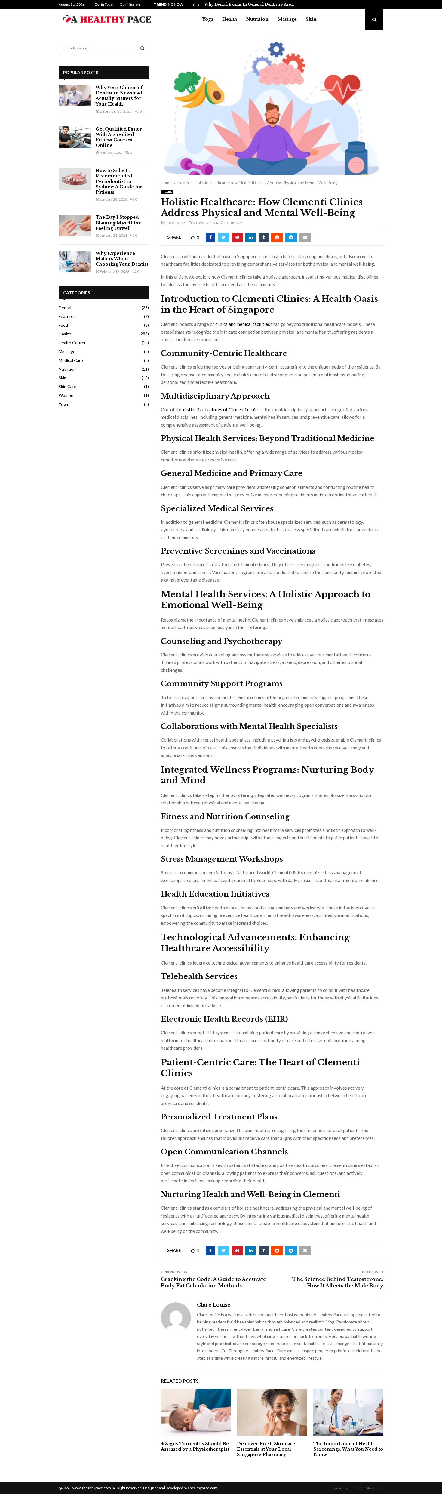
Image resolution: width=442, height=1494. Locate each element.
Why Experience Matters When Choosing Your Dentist (122, 259)
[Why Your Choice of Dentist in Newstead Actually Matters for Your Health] (75, 95)
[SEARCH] (142, 48)
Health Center (72, 342)
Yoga (207, 19)
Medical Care (71, 360)
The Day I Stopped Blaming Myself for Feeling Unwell (118, 223)
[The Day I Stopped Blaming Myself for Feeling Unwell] (75, 225)
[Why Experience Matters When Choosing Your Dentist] (75, 261)
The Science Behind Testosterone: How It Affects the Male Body (337, 1282)
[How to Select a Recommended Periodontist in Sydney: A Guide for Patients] (75, 179)
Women (66, 395)
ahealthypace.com (202, 1488)
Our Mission (130, 4)
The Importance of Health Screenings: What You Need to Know (348, 1449)
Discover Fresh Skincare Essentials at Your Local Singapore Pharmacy (266, 1449)
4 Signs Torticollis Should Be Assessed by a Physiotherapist (195, 1446)
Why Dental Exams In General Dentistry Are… (249, 4)
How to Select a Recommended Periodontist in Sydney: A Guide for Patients (119, 181)
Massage (287, 19)
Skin (311, 19)
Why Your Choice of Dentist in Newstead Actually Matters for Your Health (119, 96)
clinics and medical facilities (242, 324)
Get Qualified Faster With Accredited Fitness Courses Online (119, 137)
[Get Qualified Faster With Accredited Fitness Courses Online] (75, 137)
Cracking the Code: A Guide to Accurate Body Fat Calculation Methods (213, 1282)
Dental (65, 307)
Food (63, 325)
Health (229, 19)
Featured (67, 316)
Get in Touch (104, 4)
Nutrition (257, 19)
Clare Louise (175, 223)
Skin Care (67, 386)
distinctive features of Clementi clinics (221, 409)
